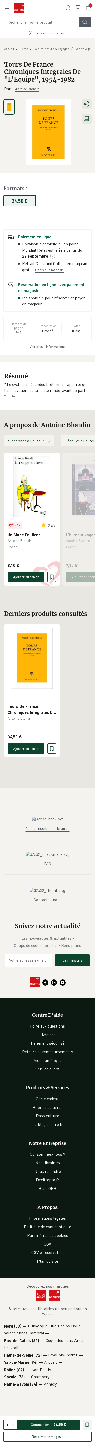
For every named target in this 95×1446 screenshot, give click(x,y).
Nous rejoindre (47, 1171)
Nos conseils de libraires (48, 828)
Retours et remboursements (47, 1051)
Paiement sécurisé (47, 1043)
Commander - (48, 1424)
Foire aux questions (47, 1026)
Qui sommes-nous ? (47, 1154)
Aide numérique (48, 1060)
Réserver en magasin (47, 1436)
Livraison (48, 1034)
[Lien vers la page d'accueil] (19, 8)
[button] (47, 388)
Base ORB (47, 1188)
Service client (47, 1068)
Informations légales (47, 1218)
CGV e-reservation (47, 1252)
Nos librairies (47, 1162)
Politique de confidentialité (47, 1226)
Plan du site (47, 1261)
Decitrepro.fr (47, 1179)
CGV (47, 1244)
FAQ (47, 863)
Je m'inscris (72, 960)
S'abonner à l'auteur (26, 440)
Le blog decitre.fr (47, 1124)
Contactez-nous (48, 899)
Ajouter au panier (26, 576)
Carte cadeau (47, 1098)
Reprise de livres (48, 1107)
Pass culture (47, 1115)
